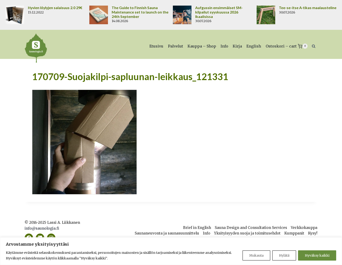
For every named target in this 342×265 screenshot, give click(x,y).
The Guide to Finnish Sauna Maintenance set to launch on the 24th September (140, 12)
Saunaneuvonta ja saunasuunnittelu (167, 233)
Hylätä (284, 255)
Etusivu (156, 46)
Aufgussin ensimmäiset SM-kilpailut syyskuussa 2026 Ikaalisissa (219, 12)
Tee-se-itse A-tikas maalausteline (307, 8)
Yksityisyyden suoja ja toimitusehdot (247, 233)
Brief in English (197, 227)
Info (224, 46)
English (253, 46)
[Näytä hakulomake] (313, 46)
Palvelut (175, 46)
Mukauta (256, 255)
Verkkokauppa (304, 227)
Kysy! (312, 233)
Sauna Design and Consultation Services (251, 227)
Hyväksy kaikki (317, 255)
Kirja (237, 46)
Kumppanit (294, 233)
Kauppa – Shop (202, 46)
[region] (171, 251)
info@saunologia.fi (42, 228)
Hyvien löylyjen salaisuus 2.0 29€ (55, 8)
